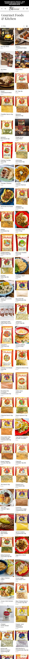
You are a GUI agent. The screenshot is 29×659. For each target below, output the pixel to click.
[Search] (5, 8)
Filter (4, 26)
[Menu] (2, 8)
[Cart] (27, 8)
